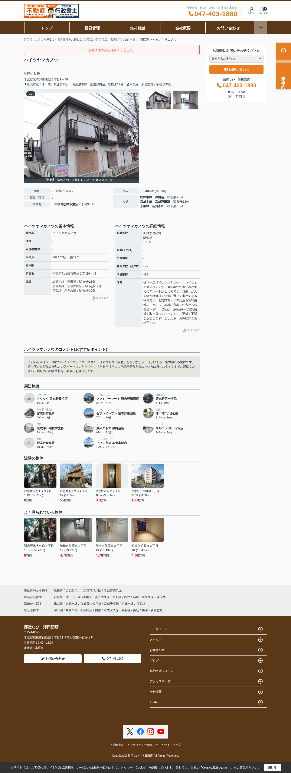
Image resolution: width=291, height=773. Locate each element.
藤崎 (136, 597)
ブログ (154, 660)
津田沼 (159, 197)
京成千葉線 (112, 603)
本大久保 (148, 597)
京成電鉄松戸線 (91, 603)
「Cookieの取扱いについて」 (217, 767)
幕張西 (160, 597)
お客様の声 (157, 650)
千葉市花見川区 (90, 590)
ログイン (251, 13)
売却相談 (137, 28)
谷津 (127, 597)
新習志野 (158, 206)
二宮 (95, 597)
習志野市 (39, 79)
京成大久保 (111, 610)
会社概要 (183, 28)
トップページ (159, 629)
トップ (47, 28)
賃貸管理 (92, 28)
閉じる (272, 767)
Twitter (154, 702)
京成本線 (146, 201)
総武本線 (146, 197)
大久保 (106, 597)
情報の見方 (102, 298)
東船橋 (117, 597)
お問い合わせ (228, 28)
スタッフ (156, 639)
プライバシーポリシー (144, 744)
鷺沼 (48, 79)
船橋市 (58, 590)
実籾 (136, 610)
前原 (98, 610)
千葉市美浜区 (113, 590)
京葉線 (144, 206)
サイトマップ (172, 744)
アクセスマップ (160, 681)
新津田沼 (86, 610)
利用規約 (118, 744)
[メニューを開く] (260, 27)
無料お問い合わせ (236, 69)
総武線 (59, 603)
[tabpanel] (172, 100)
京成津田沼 (162, 201)
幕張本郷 (83, 597)
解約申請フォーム (162, 671)
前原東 (59, 597)
